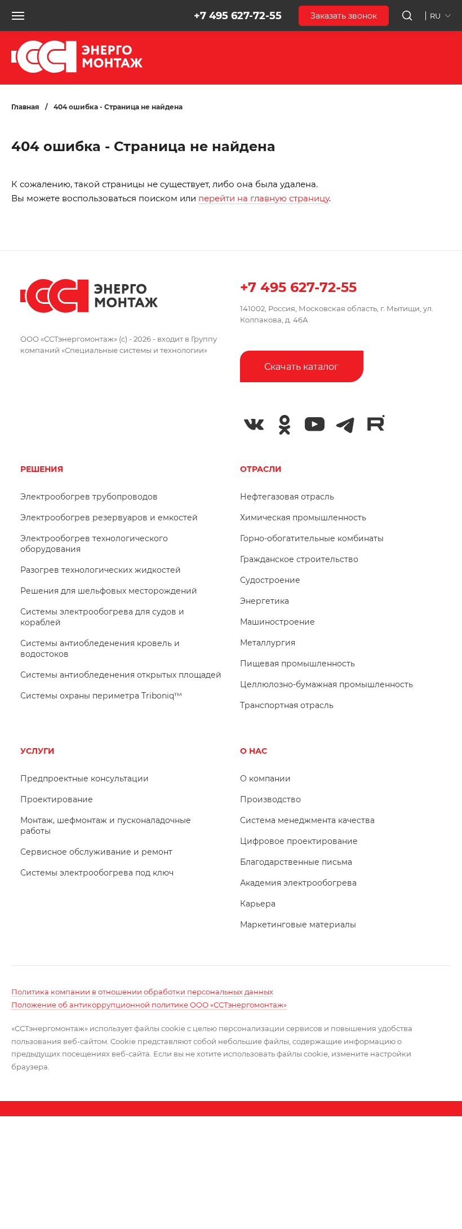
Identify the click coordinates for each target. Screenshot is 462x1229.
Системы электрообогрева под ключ (97, 873)
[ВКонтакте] (254, 424)
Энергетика (264, 601)
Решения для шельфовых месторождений (108, 591)
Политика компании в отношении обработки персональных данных (142, 991)
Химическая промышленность (303, 517)
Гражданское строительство (299, 559)
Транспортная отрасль (287, 705)
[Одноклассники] (284, 424)
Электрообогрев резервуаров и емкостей (109, 517)
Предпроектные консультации (84, 778)
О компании (265, 778)
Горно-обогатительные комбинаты (312, 538)
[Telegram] (345, 424)
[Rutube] (376, 423)
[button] (18, 16)
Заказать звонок (343, 16)
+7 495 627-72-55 (238, 16)
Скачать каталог (301, 366)
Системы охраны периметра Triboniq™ (101, 696)
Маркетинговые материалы (298, 924)
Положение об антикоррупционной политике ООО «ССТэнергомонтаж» (149, 1004)
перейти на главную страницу (263, 198)
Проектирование (56, 799)
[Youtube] (315, 424)
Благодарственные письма (296, 862)
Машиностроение (277, 622)
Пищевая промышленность (297, 663)
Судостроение (270, 580)
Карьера (258, 904)
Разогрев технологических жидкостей (100, 570)
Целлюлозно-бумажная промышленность (326, 684)
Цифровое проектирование (299, 841)
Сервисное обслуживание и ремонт (96, 852)
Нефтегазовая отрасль (287, 497)
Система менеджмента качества (307, 820)
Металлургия (267, 643)
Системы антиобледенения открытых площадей (120, 675)
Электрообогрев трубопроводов (89, 497)
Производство (270, 799)
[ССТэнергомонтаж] (77, 70)
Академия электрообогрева (298, 883)
